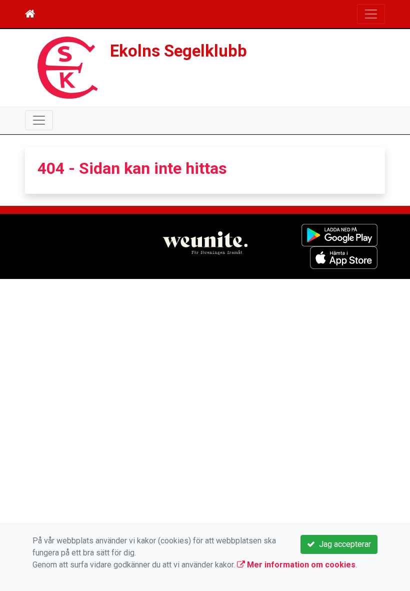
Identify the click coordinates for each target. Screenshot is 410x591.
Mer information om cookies (300, 564)
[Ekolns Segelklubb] (68, 67)
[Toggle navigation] (371, 14)
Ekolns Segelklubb (178, 51)
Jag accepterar (343, 544)
